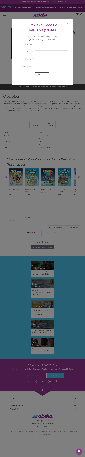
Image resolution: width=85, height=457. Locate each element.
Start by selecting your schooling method (42, 36)
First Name (28, 45)
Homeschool (36, 39)
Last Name (28, 52)
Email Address (27, 59)
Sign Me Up (42, 75)
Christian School (50, 39)
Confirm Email (27, 66)
